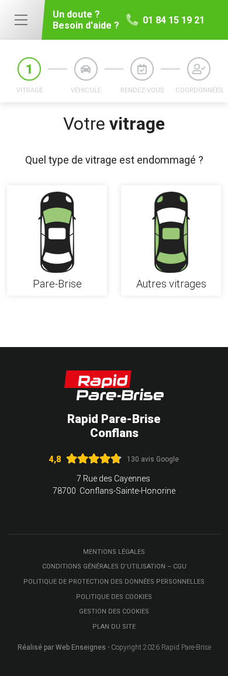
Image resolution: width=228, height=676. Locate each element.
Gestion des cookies (114, 611)
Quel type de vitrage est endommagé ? (114, 160)
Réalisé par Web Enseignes (62, 647)
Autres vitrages (171, 284)
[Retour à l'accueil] (114, 385)
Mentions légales (114, 552)
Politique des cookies (114, 597)
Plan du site (114, 626)
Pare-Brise (57, 284)
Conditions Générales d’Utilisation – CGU (114, 566)
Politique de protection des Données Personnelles (114, 581)
